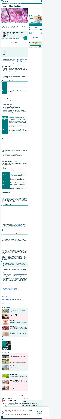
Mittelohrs (10, 117)
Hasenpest (12, 309)
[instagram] (21, 395)
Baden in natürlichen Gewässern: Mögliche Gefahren (17, 355)
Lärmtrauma (30, 32)
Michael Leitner (3, 297)
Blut (21, 199)
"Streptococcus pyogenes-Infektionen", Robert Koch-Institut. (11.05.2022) (13, 289)
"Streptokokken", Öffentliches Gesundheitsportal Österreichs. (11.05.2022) (13, 285)
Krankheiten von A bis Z (6, 3)
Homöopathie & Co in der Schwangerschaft (15, 386)
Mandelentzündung (24, 59)
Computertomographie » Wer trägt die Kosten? (15, 229)
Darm (17, 61)
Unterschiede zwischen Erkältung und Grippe (30, 405)
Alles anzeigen (35, 37)
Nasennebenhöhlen (12, 175)
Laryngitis (30, 33)
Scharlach (16, 117)
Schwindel (24, 401)
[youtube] (23, 395)
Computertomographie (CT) (6, 226)
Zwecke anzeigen (39, 413)
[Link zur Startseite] (5, 1)
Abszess (12, 332)
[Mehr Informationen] (18, 42)
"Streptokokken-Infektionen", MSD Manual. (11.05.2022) (10, 288)
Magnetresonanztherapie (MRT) (17, 226)
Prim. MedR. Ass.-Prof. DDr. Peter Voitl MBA (6, 299)
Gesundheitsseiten (12, 400)
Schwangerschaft (16, 121)
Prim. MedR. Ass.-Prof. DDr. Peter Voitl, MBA (15, 32)
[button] (3, 412)
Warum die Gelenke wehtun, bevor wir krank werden (18, 315)
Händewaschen (17, 274)
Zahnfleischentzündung (18, 130)
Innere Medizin (12, 3)
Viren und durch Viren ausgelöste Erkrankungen (5, 349)
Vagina (21, 61)
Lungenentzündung (12, 60)
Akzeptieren (39, 411)
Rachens (13, 117)
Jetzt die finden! (35, 43)
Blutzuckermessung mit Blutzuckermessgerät (30, 403)
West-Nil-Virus (13, 374)
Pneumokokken (12, 278)
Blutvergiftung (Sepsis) (20, 60)
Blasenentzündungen (11, 126)
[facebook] (19, 395)
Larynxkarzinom (31, 34)
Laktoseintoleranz (31, 31)
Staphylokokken (13, 326)
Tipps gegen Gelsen (14, 359)
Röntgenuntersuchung (18, 225)
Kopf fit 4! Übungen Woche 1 (16, 380)
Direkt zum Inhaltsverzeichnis (6, 24)
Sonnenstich (13, 365)
